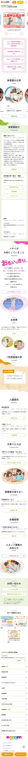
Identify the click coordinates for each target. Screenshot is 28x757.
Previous (6, 33)
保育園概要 (14, 191)
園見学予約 (7, 754)
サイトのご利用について (8, 745)
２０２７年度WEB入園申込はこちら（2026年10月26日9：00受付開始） (14, 44)
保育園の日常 (14, 116)
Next (21, 33)
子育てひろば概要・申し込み (14, 463)
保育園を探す (12, 9)
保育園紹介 (14, 169)
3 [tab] (15, 386)
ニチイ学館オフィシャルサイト (9, 750)
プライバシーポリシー (7, 743)
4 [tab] (15, 33)
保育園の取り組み (14, 187)
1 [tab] (12, 386)
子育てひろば (20, 754)
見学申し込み (14, 418)
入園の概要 (14, 435)
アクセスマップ (14, 196)
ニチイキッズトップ (4, 9)
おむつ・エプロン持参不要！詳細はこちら (14, 60)
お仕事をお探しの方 (20, 2)
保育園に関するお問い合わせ (14, 594)
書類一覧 (14, 536)
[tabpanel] (14, 21)
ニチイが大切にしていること (14, 292)
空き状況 (14, 2)
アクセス (19, 660)
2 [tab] (12, 33)
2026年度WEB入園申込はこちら (14, 52)
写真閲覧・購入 (14, 510)
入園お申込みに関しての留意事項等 (14, 68)
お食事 (14, 333)
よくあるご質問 (14, 589)
